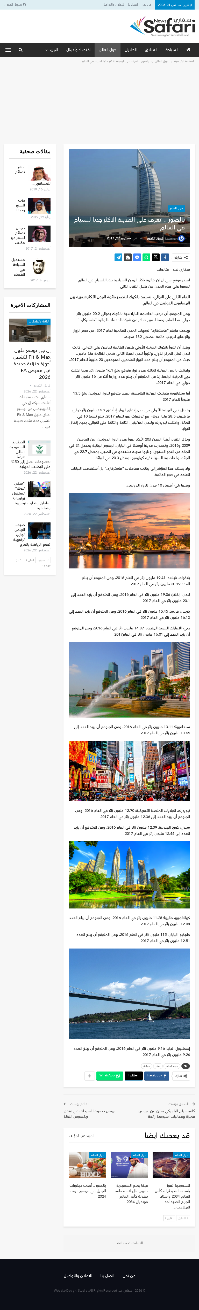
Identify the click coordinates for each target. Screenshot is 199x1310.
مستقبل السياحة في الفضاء (18, 267)
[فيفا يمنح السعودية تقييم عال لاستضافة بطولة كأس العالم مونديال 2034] (129, 1165)
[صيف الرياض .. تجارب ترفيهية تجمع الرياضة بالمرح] (39, 530)
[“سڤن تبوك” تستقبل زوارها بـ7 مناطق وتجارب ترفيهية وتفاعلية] (39, 489)
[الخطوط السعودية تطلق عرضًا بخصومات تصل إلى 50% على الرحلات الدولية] (39, 448)
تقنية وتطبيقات (39, 321)
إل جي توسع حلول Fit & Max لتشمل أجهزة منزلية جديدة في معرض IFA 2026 (32, 363)
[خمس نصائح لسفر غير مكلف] (39, 234)
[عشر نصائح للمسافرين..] (39, 173)
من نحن (146, 4)
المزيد (53, 50)
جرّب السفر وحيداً (20, 205)
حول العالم (107, 50)
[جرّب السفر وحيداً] (39, 206)
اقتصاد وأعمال (78, 50)
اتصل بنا (133, 4)
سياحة (147, 1066)
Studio (83, 1290)
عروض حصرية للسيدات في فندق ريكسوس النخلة (90, 1114)
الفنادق (151, 50)
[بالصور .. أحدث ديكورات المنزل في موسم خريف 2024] (87, 1165)
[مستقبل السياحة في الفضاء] (39, 265)
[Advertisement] (99, 103)
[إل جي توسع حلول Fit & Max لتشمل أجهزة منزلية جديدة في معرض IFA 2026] (30, 331)
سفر (158, 1066)
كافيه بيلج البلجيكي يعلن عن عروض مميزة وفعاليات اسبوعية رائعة (166, 1114)
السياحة (172, 50)
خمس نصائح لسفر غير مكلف (18, 235)
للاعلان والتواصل (113, 4)
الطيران (131, 50)
